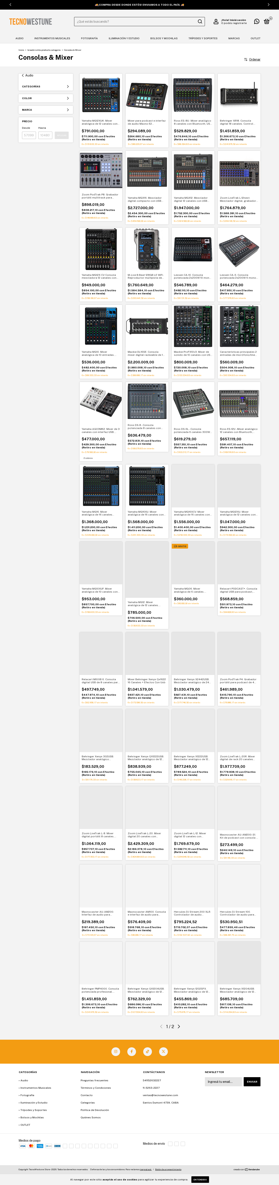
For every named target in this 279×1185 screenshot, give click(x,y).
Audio (19, 38)
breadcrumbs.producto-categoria (44, 50)
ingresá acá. (146, 1169)
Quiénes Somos (91, 1117)
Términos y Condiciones (96, 1087)
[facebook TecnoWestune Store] (131, 1051)
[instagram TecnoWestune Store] (115, 1051)
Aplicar (61, 135)
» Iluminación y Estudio (33, 1102)
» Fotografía (26, 1095)
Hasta (42, 127)
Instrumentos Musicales (52, 38)
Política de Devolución (95, 1110)
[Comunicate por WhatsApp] (257, 22)
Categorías (88, 1102)
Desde (26, 127)
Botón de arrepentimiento (168, 1169)
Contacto (87, 1095)
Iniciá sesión (238, 20)
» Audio (23, 1080)
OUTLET (255, 38)
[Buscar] (199, 21)
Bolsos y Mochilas (164, 38)
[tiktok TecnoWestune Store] (147, 1051)
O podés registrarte (234, 23)
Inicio (21, 50)
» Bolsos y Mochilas (31, 1117)
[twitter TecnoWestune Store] (163, 1051)
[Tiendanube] (246, 1170)
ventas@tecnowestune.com (160, 1095)
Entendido (200, 1179)
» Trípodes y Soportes (33, 1110)
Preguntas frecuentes (94, 1080)
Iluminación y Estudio (124, 38)
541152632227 (152, 1080)
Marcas (234, 38)
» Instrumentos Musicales (35, 1087)
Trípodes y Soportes (203, 38)
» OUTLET (24, 1124)
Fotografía (89, 38)
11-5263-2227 (151, 1087)
